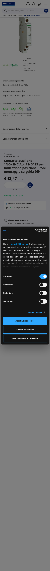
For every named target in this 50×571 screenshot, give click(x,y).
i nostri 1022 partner (19, 244)
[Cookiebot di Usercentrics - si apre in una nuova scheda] (35, 230)
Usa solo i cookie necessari (25, 338)
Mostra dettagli (35, 312)
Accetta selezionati (25, 330)
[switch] (43, 285)
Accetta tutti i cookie (25, 321)
